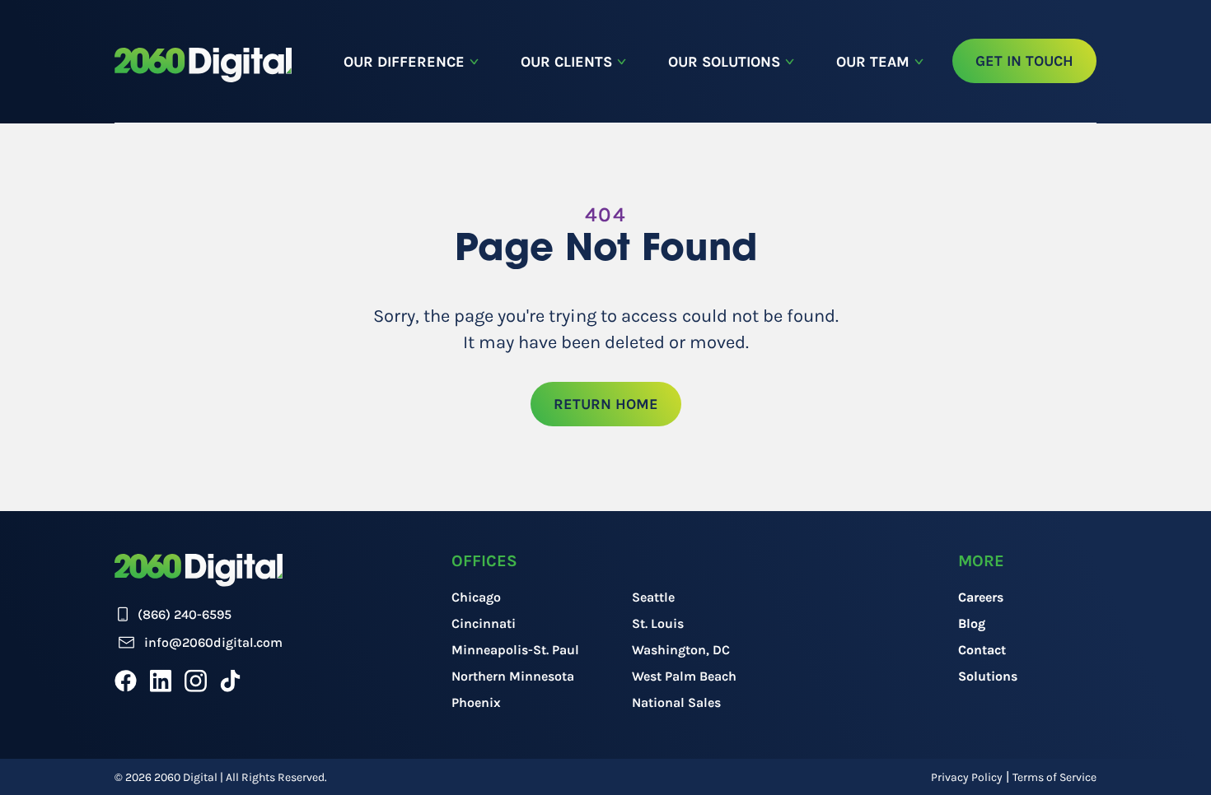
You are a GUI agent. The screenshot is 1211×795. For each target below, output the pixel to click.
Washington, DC (681, 650)
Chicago (476, 597)
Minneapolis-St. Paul (515, 650)
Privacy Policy (967, 777)
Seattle (653, 597)
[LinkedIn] (160, 680)
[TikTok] (230, 680)
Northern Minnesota (512, 676)
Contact (982, 650)
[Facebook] (126, 680)
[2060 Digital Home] (203, 65)
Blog (971, 623)
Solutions (987, 676)
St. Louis (658, 623)
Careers (980, 597)
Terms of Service (1054, 777)
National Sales (676, 702)
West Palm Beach (684, 676)
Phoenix (476, 702)
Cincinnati (483, 623)
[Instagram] (196, 680)
